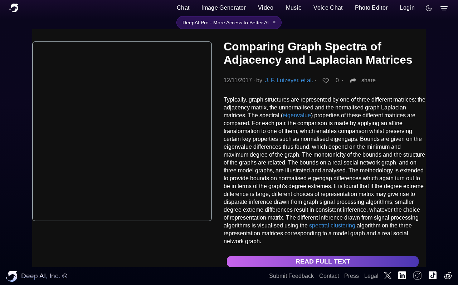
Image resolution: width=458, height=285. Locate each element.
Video (266, 8)
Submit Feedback (291, 276)
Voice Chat (327, 8)
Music (294, 8)
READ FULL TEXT (323, 261)
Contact (329, 276)
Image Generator (223, 8)
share (368, 80)
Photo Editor (371, 8)
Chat (183, 8)
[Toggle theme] (428, 8)
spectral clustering (332, 225)
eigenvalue (297, 115)
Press (351, 276)
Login (407, 8)
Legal (371, 276)
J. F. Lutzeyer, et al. (289, 80)
